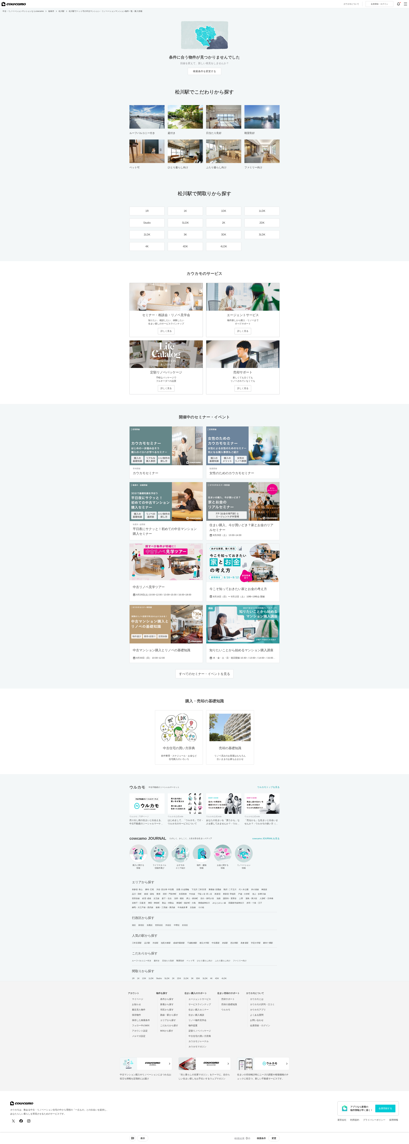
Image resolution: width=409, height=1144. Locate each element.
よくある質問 (256, 1015)
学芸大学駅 (256, 943)
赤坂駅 (225, 943)
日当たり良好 (168, 961)
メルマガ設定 (138, 1036)
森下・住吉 (167, 898)
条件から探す (167, 999)
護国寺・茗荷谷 (230, 898)
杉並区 (185, 925)
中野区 (177, 925)
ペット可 (190, 961)
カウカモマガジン (197, 1046)
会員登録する (385, 1108)
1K (138, 978)
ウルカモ (225, 1009)
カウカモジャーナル (199, 1041)
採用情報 (393, 1120)
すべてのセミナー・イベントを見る (204, 674)
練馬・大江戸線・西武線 (142, 907)
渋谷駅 (155, 943)
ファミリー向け (240, 961)
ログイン (379, 4)
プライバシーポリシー (374, 1120)
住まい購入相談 (196, 1015)
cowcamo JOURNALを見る (266, 838)
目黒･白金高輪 (182, 889)
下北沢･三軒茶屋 (199, 889)
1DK (144, 978)
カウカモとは (256, 999)
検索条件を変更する (204, 71)
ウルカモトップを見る (268, 787)
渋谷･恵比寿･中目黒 (165, 889)
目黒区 (150, 925)
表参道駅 (244, 943)
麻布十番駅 (268, 943)
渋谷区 (168, 925)
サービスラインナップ (200, 1004)
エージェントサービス (200, 999)
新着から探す (167, 1004)
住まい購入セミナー (199, 1009)
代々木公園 (244, 889)
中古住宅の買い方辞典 (200, 1036)
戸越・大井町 (244, 894)
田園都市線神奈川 (236, 903)
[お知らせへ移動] (398, 4)
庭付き (157, 961)
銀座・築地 (149, 894)
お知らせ (136, 1004)
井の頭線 (255, 889)
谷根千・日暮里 (139, 903)
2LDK (186, 978)
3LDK (205, 978)
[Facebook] (21, 1121)
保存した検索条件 (141, 1020)
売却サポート (228, 999)
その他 (201, 907)
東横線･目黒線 (215, 889)
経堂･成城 (146, 898)
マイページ (137, 999)
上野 (241, 898)
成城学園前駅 (179, 943)
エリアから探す (168, 1020)
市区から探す (167, 1009)
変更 (274, 1138)
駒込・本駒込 (168, 903)
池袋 (218, 898)
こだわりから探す (169, 1025)
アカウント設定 (140, 1030)
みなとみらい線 (219, 903)
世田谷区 (159, 925)
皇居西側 (183, 894)
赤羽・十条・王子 (254, 903)
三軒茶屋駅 (137, 943)
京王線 (156, 898)
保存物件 (136, 1015)
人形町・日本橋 (266, 898)
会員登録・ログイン (260, 1025)
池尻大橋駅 (166, 943)
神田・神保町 (154, 903)
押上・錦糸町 (192, 898)
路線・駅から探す (169, 1015)
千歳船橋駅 (192, 943)
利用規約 (354, 1120)
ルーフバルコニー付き (141, 961)
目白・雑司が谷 (207, 898)
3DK (198, 978)
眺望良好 (180, 961)
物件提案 (193, 1025)
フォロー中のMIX (140, 1025)
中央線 (192, 894)
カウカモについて (351, 4)
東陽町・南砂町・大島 (186, 903)
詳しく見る (166, 331)
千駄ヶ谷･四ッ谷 (205, 894)
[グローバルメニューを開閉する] (405, 4)
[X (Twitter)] (13, 1121)
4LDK (224, 978)
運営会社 (341, 1120)
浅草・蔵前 (179, 898)
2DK (179, 978)
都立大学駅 (204, 943)
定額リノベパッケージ (200, 1030)
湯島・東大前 (251, 898)
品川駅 (147, 943)
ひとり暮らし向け (204, 961)
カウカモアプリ (258, 1009)
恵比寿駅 (234, 943)
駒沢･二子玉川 (230, 889)
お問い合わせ (256, 1020)
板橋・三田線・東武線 (165, 907)
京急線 (193, 907)
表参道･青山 (137, 889)
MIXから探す (166, 1030)
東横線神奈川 (204, 903)
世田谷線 (136, 898)
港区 (134, 925)
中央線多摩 (182, 907)
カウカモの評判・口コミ (262, 1004)
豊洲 (158, 894)
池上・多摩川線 (259, 894)
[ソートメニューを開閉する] (132, 1138)
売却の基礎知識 (229, 1004)
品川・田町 (137, 894)
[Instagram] (29, 1121)
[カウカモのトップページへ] (14, 4)
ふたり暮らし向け (223, 961)
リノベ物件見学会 (197, 1020)
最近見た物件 (138, 1009)
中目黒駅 (215, 943)
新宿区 (141, 925)
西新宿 (217, 894)
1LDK (151, 978)
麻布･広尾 (149, 889)
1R (133, 978)
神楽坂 (264, 889)
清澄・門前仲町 (169, 894)
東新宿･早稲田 (229, 894)
